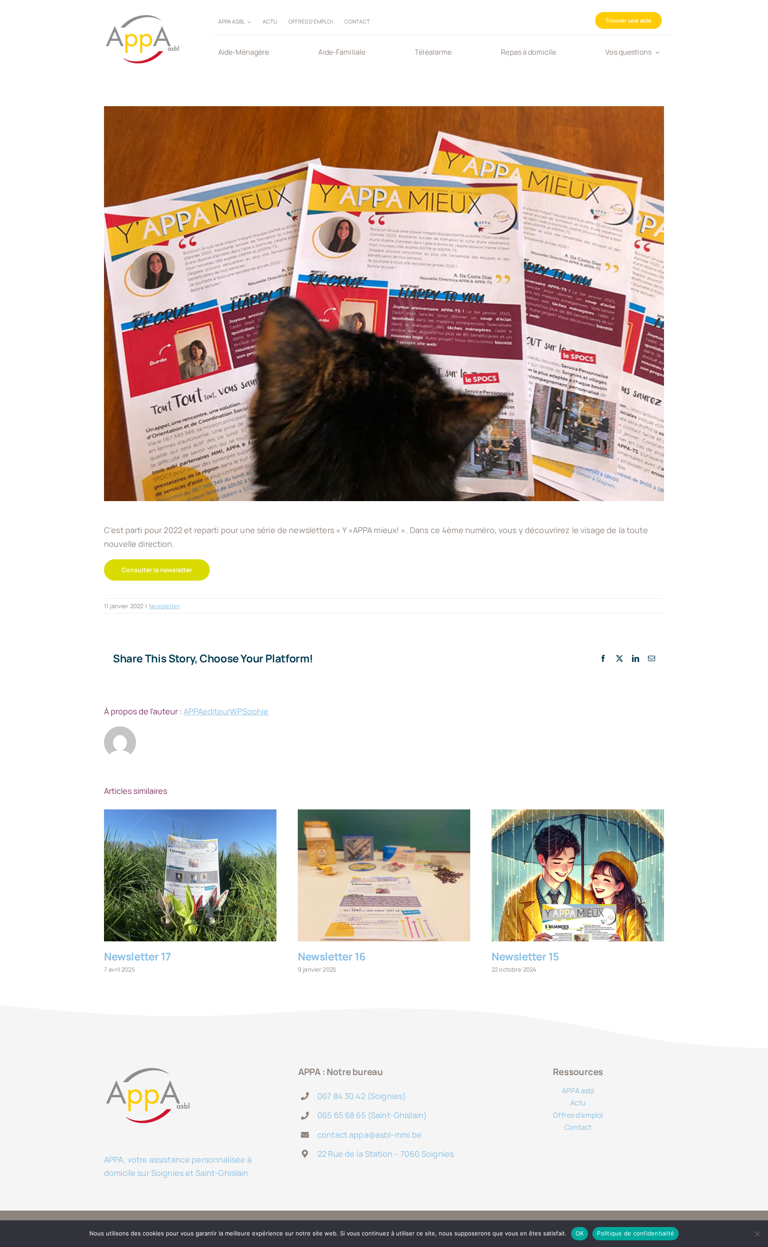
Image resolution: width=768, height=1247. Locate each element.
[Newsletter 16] (384, 875)
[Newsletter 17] (190, 875)
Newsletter (164, 606)
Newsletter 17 (137, 956)
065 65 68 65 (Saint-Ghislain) (372, 1115)
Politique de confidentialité (635, 1233)
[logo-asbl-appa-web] (142, 9)
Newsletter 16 (332, 956)
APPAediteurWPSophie (226, 711)
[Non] (756, 1233)
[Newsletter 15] (578, 875)
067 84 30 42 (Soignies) (361, 1096)
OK (580, 1233)
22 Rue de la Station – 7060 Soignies (385, 1153)
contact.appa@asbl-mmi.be (369, 1134)
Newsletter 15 (525, 956)
